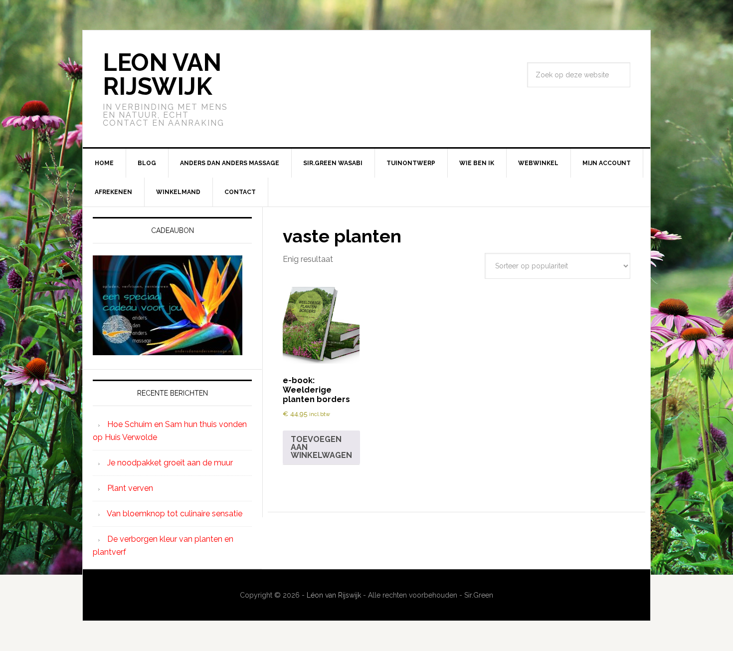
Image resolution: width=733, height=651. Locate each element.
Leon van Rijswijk (162, 74)
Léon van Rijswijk (334, 595)
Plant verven (130, 488)
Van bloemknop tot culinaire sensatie (174, 513)
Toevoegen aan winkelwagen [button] (321, 447)
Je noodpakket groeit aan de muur (170, 462)
